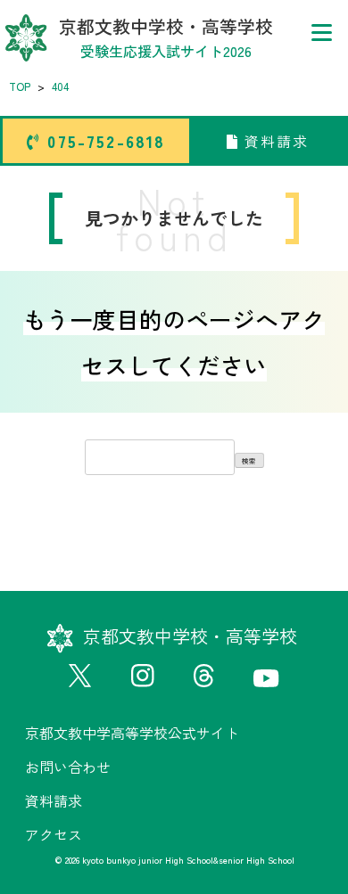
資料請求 (274, 141)
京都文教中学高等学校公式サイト (132, 732)
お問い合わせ (68, 766)
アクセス (53, 834)
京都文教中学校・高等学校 (166, 37)
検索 (249, 460)
